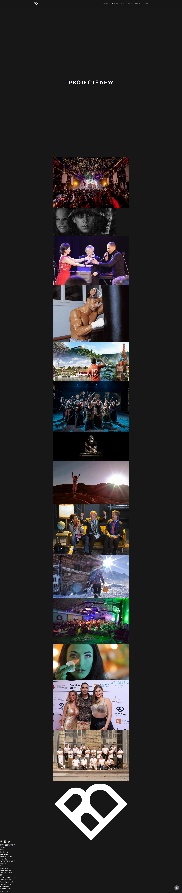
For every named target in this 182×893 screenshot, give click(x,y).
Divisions (115, 4)
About (137, 4)
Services (105, 4)
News (130, 4)
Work (123, 4)
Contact (145, 4)
